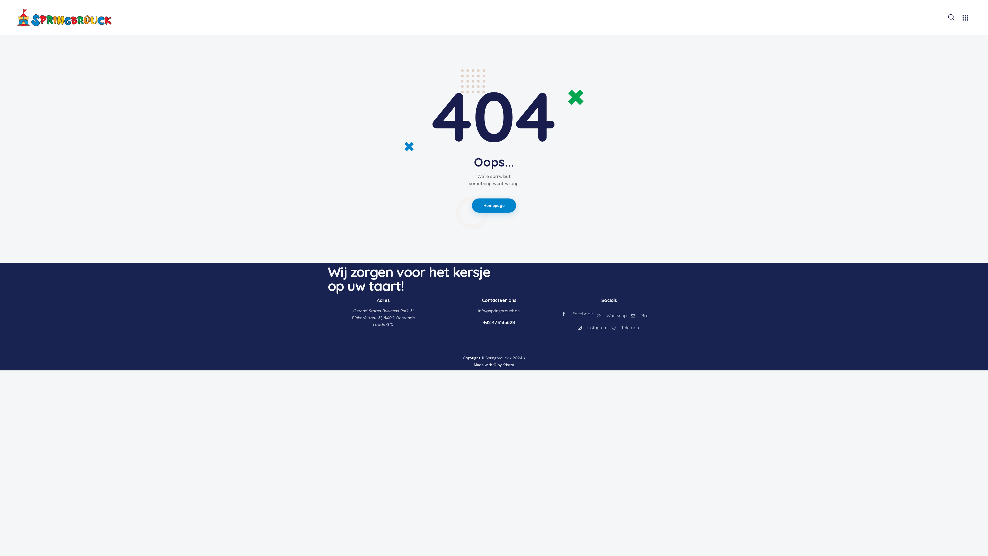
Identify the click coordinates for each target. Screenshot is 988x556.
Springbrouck (497, 358)
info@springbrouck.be (499, 311)
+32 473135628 (499, 322)
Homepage (494, 205)
